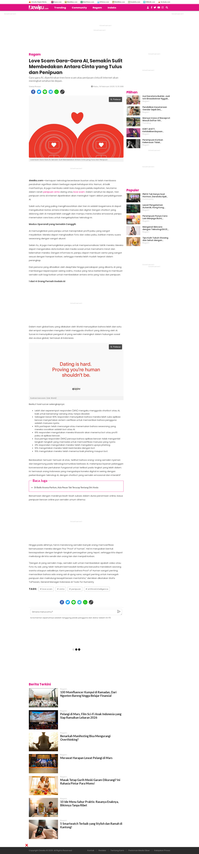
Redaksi (102, 850)
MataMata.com (72, 2)
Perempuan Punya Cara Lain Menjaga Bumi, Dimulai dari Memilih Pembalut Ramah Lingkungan (154, 217)
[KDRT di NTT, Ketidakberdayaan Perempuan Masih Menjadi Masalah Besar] (133, 132)
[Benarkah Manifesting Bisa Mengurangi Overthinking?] (43, 741)
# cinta (60, 589)
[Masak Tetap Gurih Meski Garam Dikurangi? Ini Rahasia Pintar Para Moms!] (43, 785)
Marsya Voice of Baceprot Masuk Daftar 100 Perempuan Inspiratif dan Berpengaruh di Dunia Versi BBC (156, 119)
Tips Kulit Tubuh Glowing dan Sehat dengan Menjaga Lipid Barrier (155, 239)
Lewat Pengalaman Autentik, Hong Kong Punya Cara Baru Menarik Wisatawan (155, 206)
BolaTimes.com (88, 2)
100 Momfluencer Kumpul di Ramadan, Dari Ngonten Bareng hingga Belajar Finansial (88, 693)
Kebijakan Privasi (162, 850)
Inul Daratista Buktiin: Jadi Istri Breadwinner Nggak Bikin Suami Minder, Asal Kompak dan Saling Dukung (156, 97)
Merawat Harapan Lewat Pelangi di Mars (86, 758)
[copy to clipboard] (62, 92)
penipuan (48, 191)
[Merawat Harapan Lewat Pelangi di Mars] (43, 763)
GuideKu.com (135, 2)
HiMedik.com (150, 2)
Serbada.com (165, 2)
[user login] (148, 8)
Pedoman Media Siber (139, 850)
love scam (79, 191)
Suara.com (57, 2)
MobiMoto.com (120, 2)
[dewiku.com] (39, 7)
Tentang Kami (117, 850)
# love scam (46, 589)
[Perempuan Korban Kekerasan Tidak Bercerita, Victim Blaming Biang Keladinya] (133, 143)
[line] (45, 92)
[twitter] (39, 92)
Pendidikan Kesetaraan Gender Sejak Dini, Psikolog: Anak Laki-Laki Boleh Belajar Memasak (154, 108)
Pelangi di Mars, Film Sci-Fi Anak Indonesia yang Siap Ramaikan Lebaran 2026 (90, 715)
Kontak (90, 850)
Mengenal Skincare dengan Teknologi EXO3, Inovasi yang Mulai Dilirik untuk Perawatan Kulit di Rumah (155, 228)
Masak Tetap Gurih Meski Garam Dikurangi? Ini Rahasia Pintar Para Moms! (90, 781)
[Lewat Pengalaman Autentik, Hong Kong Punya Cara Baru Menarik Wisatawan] (133, 208)
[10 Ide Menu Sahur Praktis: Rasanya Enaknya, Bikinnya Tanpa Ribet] (43, 807)
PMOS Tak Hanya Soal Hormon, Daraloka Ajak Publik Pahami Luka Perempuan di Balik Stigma (154, 195)
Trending (60, 7)
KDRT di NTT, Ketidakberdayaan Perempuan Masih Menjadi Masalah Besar (156, 130)
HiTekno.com (104, 2)
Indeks (112, 7)
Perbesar (117, 99)
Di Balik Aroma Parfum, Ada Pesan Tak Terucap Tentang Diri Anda (66, 487)
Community (79, 7)
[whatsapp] (56, 92)
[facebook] (33, 92)
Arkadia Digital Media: (39, 2)
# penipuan (75, 589)
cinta (57, 191)
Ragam (97, 7)
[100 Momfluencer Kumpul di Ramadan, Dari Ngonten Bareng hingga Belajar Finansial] (43, 697)
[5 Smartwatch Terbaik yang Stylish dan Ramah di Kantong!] (43, 829)
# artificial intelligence (97, 589)
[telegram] (51, 92)
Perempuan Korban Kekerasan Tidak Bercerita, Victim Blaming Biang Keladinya (155, 141)
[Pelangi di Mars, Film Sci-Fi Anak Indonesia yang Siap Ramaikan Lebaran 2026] (43, 719)
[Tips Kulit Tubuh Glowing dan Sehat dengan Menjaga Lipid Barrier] (133, 241)
